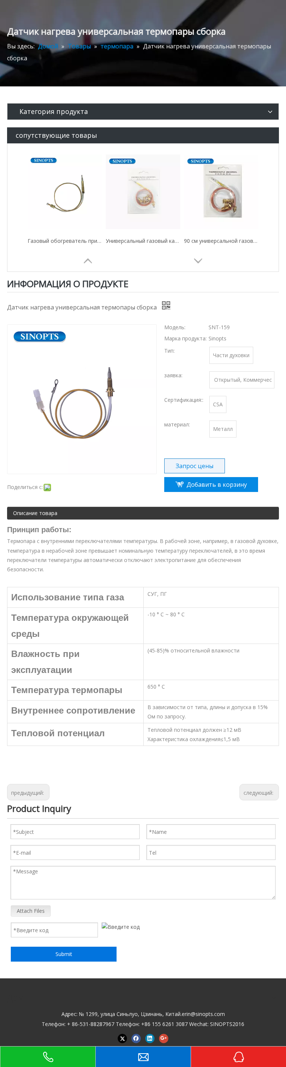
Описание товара (35, 513)
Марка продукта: (185, 338)
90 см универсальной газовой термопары (221, 240)
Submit (63, 954)
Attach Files (31, 910)
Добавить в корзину (217, 484)
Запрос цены (194, 466)
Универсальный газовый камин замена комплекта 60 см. (143, 240)
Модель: (174, 327)
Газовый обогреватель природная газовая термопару (65, 240)
